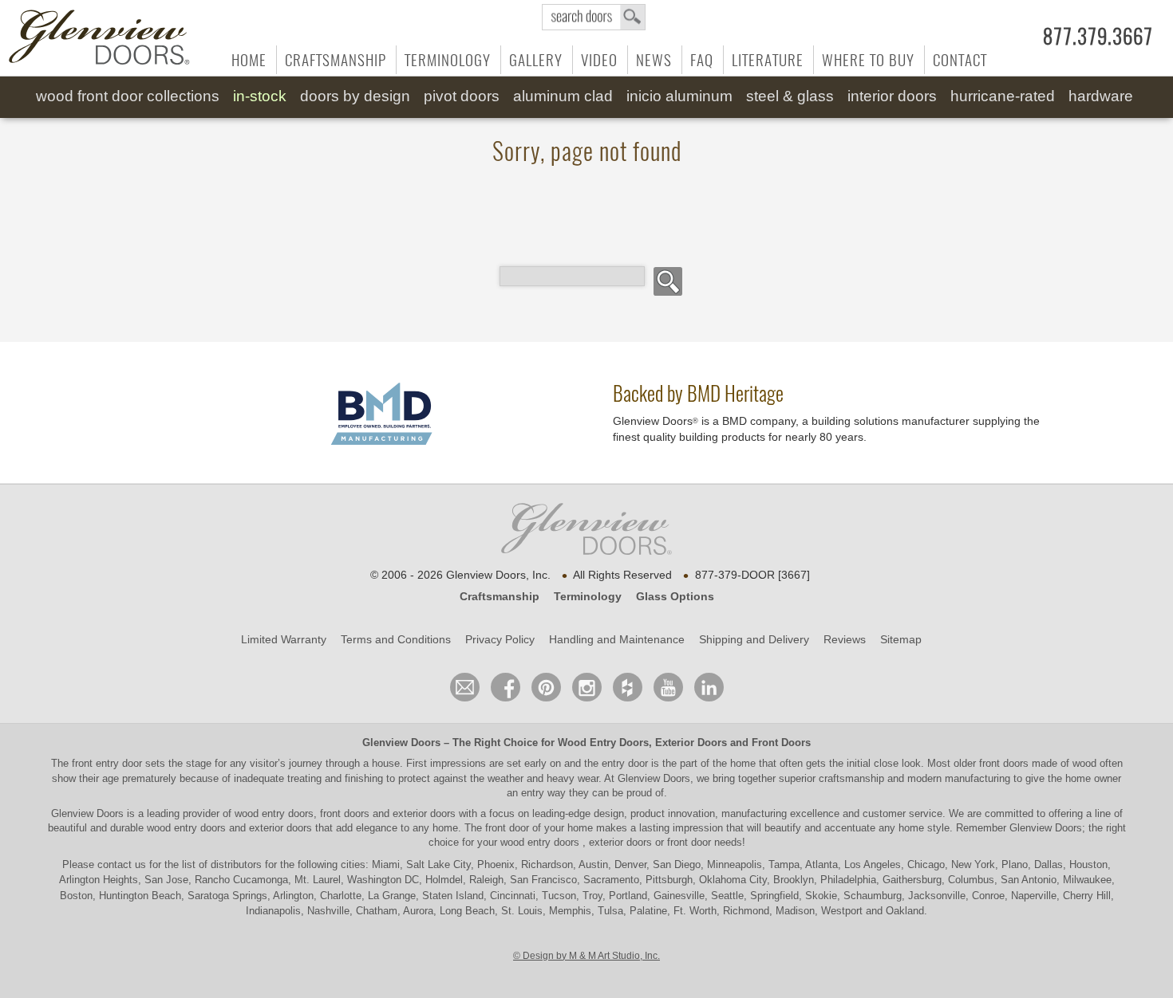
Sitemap (901, 639)
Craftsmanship (335, 59)
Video (599, 59)
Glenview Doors (401, 742)
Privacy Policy (500, 639)
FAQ (701, 59)
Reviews (844, 639)
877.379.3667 (1098, 36)
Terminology (448, 59)
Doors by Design (355, 96)
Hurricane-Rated (1002, 96)
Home (249, 59)
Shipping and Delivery (754, 639)
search (594, 17)
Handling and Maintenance (617, 639)
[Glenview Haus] (587, 687)
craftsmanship (851, 778)
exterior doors (280, 828)
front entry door (108, 763)
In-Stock (259, 96)
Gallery (536, 59)
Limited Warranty (283, 639)
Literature (768, 59)
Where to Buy (868, 59)
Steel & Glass (790, 96)
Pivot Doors (462, 96)
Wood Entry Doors (603, 742)
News (654, 59)
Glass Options (675, 596)
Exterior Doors (691, 742)
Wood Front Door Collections (127, 96)
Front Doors (781, 742)
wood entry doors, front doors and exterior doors (345, 813)
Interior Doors (892, 96)
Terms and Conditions (396, 639)
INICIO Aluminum (679, 96)
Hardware (1100, 96)
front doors (1004, 763)
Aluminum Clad (563, 96)
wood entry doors (188, 828)
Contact (960, 59)
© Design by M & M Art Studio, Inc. (586, 955)
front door (507, 828)
